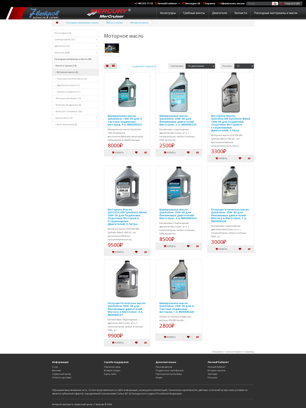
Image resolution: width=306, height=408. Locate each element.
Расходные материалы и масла (275, 13)
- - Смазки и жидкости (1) (67, 91)
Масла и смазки (114, 22)
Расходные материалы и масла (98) (75, 59)
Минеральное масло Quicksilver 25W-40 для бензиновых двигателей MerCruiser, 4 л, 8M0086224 (177, 214)
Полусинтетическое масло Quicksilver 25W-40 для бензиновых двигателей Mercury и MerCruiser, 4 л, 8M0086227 (127, 308)
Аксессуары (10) (62, 32)
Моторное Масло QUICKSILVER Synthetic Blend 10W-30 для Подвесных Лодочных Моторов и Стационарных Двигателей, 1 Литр (230, 123)
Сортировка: (177, 65)
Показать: (227, 65)
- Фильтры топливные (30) (68, 111)
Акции (159, 377)
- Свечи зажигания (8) (65, 124)
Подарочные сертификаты (170, 370)
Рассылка (212, 377)
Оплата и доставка (61, 377)
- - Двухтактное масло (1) (67, 85)
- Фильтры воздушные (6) (67, 104)
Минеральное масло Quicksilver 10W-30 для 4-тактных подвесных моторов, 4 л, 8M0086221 (125, 120)
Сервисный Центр (61, 373)
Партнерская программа (169, 373)
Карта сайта (110, 373)
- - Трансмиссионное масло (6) (70, 78)
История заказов (216, 370)
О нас (55, 366)
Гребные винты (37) (75, 39)
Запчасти (240, 13)
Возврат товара (112, 370)
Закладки (212, 373)
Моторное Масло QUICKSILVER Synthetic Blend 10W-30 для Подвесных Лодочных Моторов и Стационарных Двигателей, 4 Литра (127, 217)
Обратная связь (112, 366)
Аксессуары (168, 13)
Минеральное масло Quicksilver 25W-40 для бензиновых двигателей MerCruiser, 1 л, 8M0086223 (177, 120)
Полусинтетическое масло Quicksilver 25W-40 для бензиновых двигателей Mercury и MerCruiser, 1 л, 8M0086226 (230, 215)
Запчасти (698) (75, 52)
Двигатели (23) (75, 46)
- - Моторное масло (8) (66, 72)
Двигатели (219, 13)
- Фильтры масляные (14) (67, 98)
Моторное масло (139, 22)
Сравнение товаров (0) (144, 66)
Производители (164, 366)
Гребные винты (194, 13)
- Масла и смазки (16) (75, 65)
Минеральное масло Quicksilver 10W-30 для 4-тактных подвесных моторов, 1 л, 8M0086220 (176, 307)
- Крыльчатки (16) (75, 117)
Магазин (56, 370)
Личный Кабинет (216, 366)
